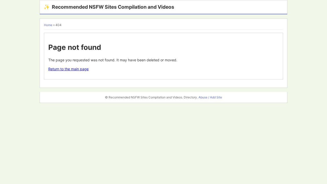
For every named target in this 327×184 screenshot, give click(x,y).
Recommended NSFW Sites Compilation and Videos (109, 7)
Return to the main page (68, 69)
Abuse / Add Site (210, 97)
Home (48, 25)
